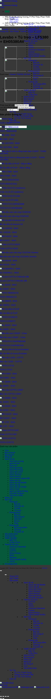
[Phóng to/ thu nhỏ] (1, 696)
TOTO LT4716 (6, 370)
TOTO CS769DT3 (7, 321)
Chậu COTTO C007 (8, 434)
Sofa (35, 80)
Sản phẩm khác (30, 110)
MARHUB (44, 568)
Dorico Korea (34, 54)
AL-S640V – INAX (7, 386)
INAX (30, 45)
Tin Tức (12, 112)
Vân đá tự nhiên (16, 495)
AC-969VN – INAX (8, 305)
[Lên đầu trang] (1, 570)
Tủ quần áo (38, 88)
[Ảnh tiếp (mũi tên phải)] (3, 698)
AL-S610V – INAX (7, 289)
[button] (7, 11)
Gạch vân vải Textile (17, 487)
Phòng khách (34, 71)
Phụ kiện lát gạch (16, 493)
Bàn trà (36, 73)
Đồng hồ (27, 103)
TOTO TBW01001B (8, 131)
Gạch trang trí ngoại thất (19, 478)
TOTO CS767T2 (7, 442)
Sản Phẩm (14, 31)
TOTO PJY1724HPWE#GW (12, 345)
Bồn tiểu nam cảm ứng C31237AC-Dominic (18, 257)
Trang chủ (4, 31)
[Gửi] (6, 129)
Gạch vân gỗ (14, 485)
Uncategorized (11, 564)
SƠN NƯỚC (29, 97)
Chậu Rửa (32, 95)
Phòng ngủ (33, 82)
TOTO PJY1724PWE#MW (11, 208)
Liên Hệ (12, 120)
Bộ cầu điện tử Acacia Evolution (13, 354)
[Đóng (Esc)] (8, 696)
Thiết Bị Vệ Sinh (30, 41)
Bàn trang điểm (39, 84)
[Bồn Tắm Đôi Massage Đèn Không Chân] (11, 58)
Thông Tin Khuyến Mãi (23, 116)
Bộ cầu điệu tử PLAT (9, 313)
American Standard (36, 50)
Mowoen (13, 557)
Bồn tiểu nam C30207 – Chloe (13, 337)
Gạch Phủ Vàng (16, 470)
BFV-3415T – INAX (8, 240)
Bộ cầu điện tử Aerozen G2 (11, 224)
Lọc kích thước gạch (8, 107)
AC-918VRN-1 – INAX (9, 273)
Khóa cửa (28, 101)
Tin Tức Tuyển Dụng (23, 114)
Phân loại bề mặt (7, 105)
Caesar (31, 52)
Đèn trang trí (29, 99)
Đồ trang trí (9, 455)
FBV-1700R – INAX (8, 176)
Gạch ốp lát (9, 459)
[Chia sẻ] (6, 696)
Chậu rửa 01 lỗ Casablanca (11, 192)
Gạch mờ (13, 465)
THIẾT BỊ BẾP (30, 90)
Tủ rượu (36, 69)
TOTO (31, 48)
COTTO (31, 43)
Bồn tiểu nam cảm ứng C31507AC (14, 216)
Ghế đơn (18, 519)
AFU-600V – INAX (8, 378)
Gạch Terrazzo (34, 33)
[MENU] (6, 574)
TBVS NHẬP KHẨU (36, 56)
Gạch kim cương (16, 461)
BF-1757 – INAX (7, 426)
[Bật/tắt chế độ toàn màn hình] (3, 696)
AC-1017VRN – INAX (9, 147)
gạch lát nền (14, 463)
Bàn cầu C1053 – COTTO (11, 362)
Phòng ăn (32, 60)
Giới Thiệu (14, 578)
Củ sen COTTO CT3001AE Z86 (13, 281)
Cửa (7, 450)
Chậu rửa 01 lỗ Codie (9, 200)
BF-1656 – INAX (7, 139)
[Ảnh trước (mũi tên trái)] (1, 698)
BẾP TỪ (13, 540)
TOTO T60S (5, 123)
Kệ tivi (35, 78)
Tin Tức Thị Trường (22, 118)
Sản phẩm (13, 22)
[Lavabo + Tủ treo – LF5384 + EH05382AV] (11, 70)
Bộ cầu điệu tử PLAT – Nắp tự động (15, 168)
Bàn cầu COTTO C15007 (10, 394)
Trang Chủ (13, 576)
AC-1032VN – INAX (8, 232)
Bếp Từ (31, 92)
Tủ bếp (36, 67)
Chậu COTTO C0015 (9, 248)
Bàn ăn (36, 63)
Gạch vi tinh (14, 489)
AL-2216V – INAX (7, 410)
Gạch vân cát (15, 480)
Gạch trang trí (34, 35)
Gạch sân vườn (16, 472)
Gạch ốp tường (15, 468)
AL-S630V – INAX (7, 402)
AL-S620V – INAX (7, 329)
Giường (36, 86)
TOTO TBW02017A (8, 297)
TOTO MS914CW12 (8, 184)
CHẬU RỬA (14, 542)
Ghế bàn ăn (38, 65)
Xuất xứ (3, 110)
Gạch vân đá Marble (36, 26)
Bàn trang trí (38, 75)
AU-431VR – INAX (8, 265)
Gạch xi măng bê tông (18, 491)
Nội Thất (27, 58)
